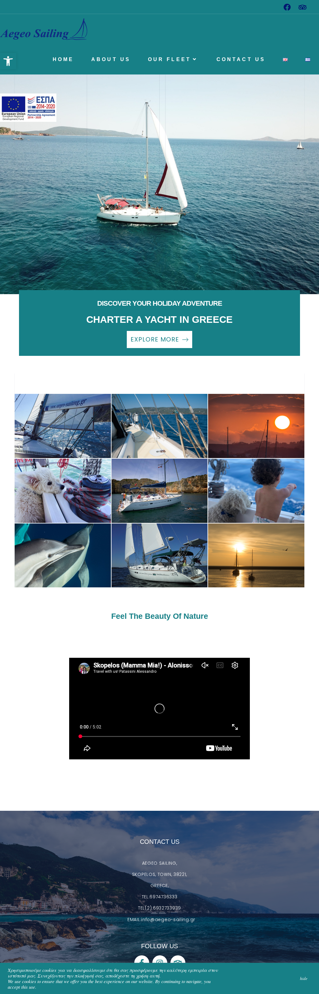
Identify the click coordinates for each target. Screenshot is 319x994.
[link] (8, 61)
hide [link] (303, 978)
